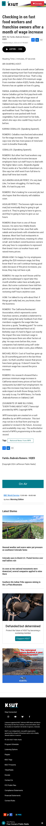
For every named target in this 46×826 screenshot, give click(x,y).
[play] (3, 823)
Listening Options (11, 749)
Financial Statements (13, 795)
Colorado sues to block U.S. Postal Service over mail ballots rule (22, 559)
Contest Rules (10, 801)
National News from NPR (20, 441)
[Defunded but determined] (23, 607)
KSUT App (8, 760)
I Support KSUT (23, 638)
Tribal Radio (9, 770)
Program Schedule (12, 744)
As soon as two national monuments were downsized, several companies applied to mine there (22, 571)
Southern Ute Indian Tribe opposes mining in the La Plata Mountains (21, 583)
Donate (38, 3)
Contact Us (9, 780)
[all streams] (43, 823)
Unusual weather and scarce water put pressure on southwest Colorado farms (22, 548)
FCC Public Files (10, 785)
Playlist (7, 755)
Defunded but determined (23, 626)
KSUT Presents (10, 765)
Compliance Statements (14, 790)
